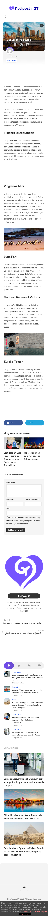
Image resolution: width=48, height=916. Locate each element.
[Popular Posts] (19, 665)
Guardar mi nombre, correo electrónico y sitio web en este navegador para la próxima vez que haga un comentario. (23, 520)
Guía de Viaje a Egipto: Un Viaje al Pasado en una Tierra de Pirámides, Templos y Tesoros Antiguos (27, 705)
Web (8, 508)
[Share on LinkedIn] (27, 45)
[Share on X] (9, 45)
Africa (14, 700)
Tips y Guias (11, 60)
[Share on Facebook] (15, 45)
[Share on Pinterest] (21, 45)
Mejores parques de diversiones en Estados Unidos (32, 456)
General (15, 687)
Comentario (11, 482)
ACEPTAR (25, 914)
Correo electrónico (32, 499)
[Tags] (39, 665)
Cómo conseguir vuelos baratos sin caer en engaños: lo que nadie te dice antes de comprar (27, 677)
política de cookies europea (34, 911)
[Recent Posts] (9, 665)
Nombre (10, 499)
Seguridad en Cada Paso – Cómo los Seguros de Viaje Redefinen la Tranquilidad (12, 459)
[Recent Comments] (29, 665)
